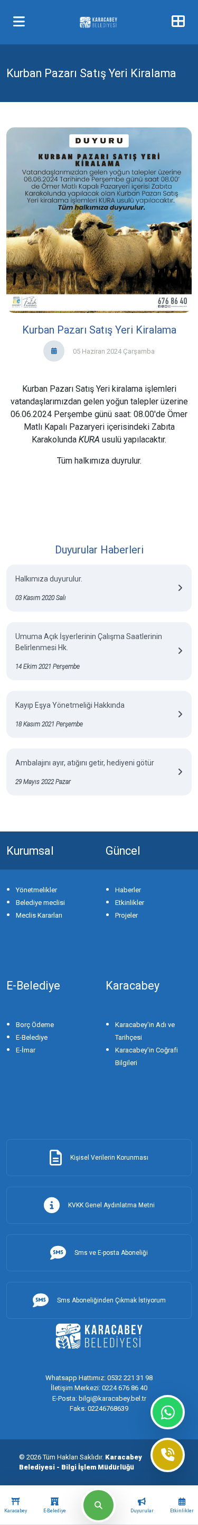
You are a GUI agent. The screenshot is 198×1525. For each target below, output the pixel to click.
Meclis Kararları (39, 915)
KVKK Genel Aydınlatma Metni (111, 1205)
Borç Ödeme (35, 1025)
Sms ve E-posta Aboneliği (111, 1252)
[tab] (16, 1505)
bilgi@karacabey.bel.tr (99, 1398)
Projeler (126, 915)
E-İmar (25, 1050)
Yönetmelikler (36, 890)
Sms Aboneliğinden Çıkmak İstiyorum (111, 1300)
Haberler (128, 890)
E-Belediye (32, 1037)
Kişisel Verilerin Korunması (109, 1157)
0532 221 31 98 (99, 1378)
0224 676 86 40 (99, 1388)
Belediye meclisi (40, 903)
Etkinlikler (129, 903)
